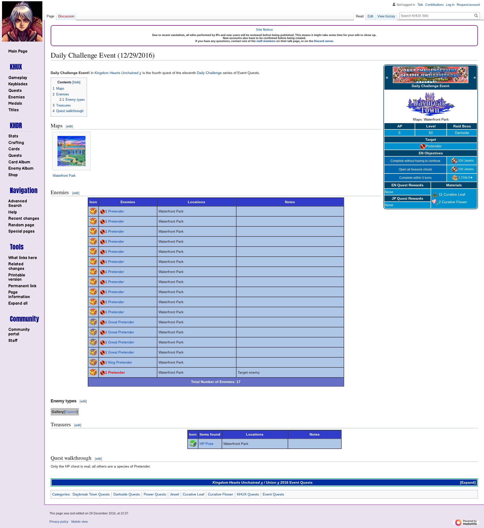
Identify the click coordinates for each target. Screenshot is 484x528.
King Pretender (120, 362)
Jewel (174, 494)
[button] (17, 303)
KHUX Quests (248, 494)
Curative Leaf (454, 194)
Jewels (469, 160)
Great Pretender (121, 322)
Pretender (434, 146)
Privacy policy (58, 521)
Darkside (462, 133)
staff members (266, 41)
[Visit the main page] (22, 21)
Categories (61, 494)
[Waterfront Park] (71, 151)
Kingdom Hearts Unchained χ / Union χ (246, 482)
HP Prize (207, 444)
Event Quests (273, 494)
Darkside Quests (126, 494)
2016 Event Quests (296, 482)
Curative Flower (454, 202)
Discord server (323, 41)
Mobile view (79, 521)
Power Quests (155, 494)
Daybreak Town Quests (91, 494)
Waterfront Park (64, 176)
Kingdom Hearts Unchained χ (118, 73)
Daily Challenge (209, 73)
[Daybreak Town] (431, 104)
